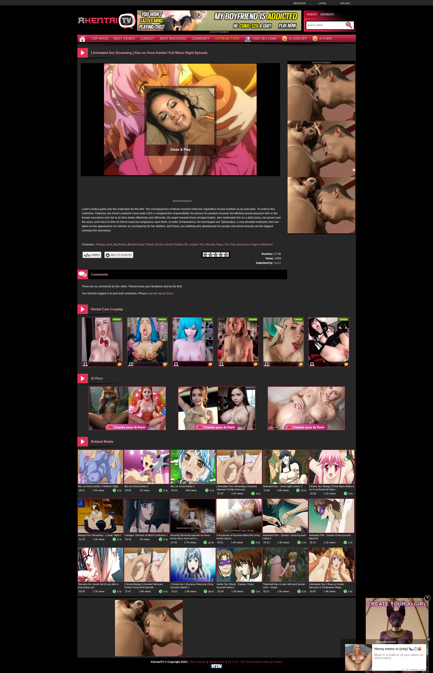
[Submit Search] (349, 25)
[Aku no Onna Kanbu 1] (146, 482)
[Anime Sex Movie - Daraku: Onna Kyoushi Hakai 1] (239, 580)
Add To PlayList (121, 255)
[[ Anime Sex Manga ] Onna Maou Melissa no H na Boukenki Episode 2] (331, 482)
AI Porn (325, 38)
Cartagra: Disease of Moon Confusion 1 (146, 535)
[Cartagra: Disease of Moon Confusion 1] (146, 531)
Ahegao (100, 244)
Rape (219, 244)
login (150, 293)
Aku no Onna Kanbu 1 (136, 486)
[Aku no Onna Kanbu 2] (193, 482)
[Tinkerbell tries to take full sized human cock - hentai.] (285, 580)
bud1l (277, 263)
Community (201, 38)
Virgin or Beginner (262, 244)
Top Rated (100, 38)
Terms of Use (217, 662)
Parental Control (259, 662)
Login (322, 3)
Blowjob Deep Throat (140, 244)
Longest (147, 38)
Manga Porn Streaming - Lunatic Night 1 (100, 535)
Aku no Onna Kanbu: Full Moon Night (98, 486)
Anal (109, 244)
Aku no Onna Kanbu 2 (182, 486)
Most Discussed (173, 38)
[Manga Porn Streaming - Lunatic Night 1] (100, 531)
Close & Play (180, 150)
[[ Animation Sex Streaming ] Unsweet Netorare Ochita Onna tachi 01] (239, 482)
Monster (210, 244)
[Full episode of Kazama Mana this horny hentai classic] (239, 531)
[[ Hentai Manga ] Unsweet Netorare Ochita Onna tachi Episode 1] (146, 580)
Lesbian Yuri (196, 244)
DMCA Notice (197, 662)
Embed (95, 255)
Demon (159, 244)
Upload (345, 3)
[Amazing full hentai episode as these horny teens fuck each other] (192, 531)
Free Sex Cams (264, 38)
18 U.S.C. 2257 (237, 662)
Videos (311, 14)
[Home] (82, 38)
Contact (277, 662)
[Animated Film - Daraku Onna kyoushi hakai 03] (331, 531)
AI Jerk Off (298, 38)
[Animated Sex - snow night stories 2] (285, 482)
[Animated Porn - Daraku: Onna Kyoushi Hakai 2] (285, 531)
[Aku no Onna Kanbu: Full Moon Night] (100, 482)
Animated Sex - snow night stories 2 (282, 486)
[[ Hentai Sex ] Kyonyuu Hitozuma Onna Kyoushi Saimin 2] (193, 580)
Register (299, 3)
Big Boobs (119, 244)
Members (327, 14)
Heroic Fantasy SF (176, 244)
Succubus (243, 244)
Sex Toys (230, 244)
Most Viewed (124, 38)
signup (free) (165, 293)
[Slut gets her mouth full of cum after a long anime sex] (100, 580)
